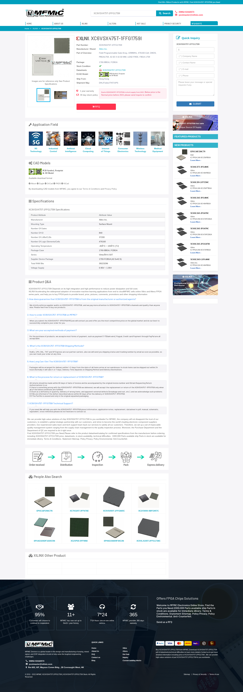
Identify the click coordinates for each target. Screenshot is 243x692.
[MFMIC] (45, 12)
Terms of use (214, 674)
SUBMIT (196, 104)
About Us (95, 651)
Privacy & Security (200, 674)
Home (94, 648)
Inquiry (125, 657)
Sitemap (187, 674)
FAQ (93, 654)
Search (166, 13)
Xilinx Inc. (103, 49)
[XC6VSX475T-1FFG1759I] (44, 565)
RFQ (97, 106)
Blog (93, 661)
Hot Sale (126, 654)
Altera (125, 651)
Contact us (96, 657)
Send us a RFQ (164, 621)
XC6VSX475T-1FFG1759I (114, 70)
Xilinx (125, 648)
